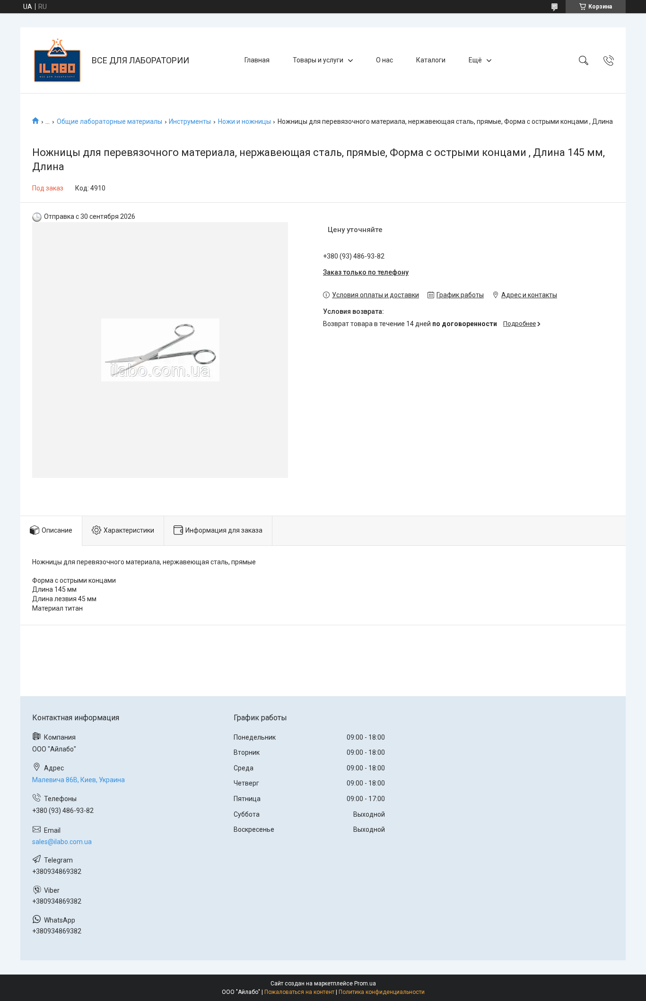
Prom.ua (365, 983)
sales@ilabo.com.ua (62, 842)
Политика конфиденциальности (382, 992)
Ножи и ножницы (244, 121)
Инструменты (190, 121)
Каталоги (430, 60)
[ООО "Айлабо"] (57, 60)
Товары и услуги (318, 60)
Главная (257, 60)
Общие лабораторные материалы (109, 121)
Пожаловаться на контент (299, 992)
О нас (384, 60)
